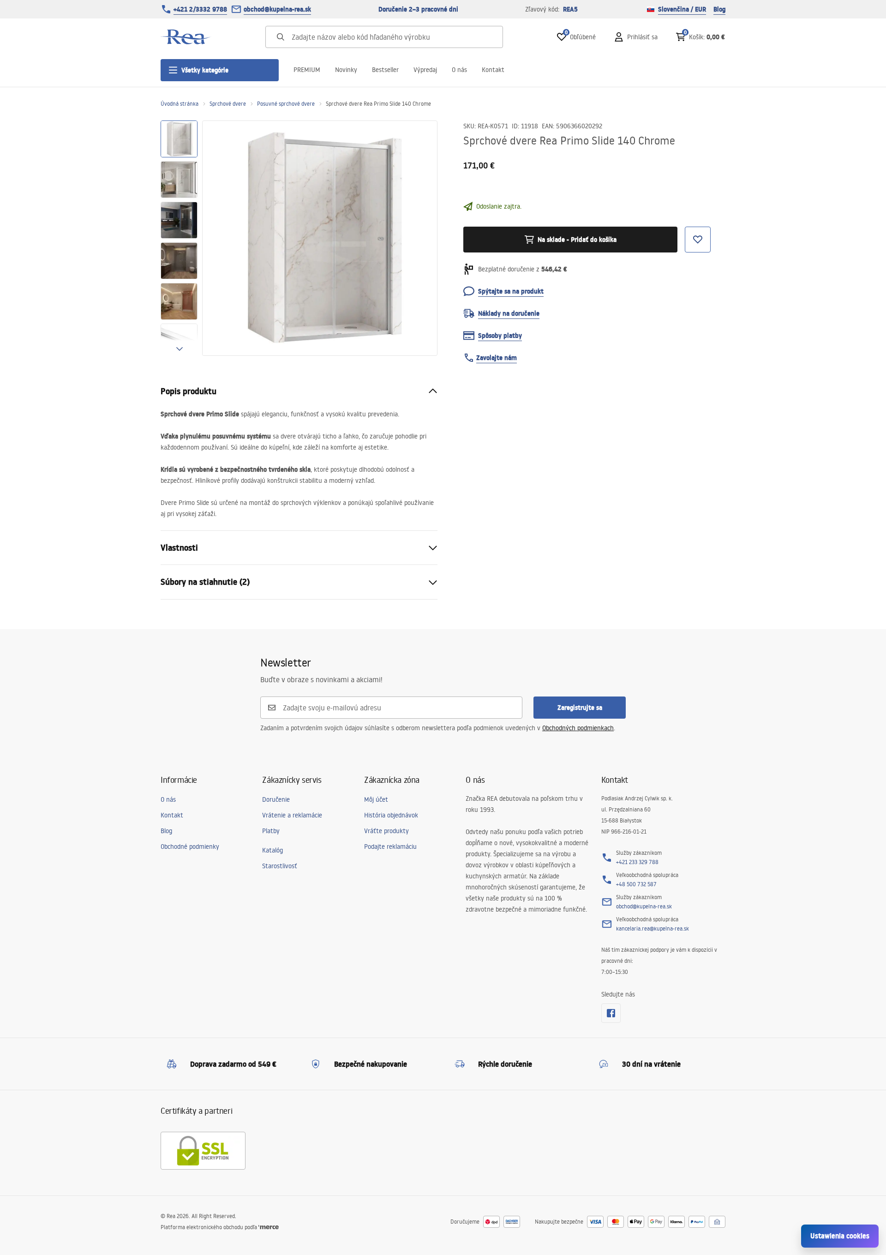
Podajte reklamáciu (390, 846)
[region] (179, 238)
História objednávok (391, 815)
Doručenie (276, 799)
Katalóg (272, 850)
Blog (719, 9)
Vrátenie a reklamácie (292, 815)
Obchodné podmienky (190, 846)
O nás (459, 70)
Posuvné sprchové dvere (286, 103)
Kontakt (493, 70)
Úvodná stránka (179, 103)
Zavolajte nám (496, 357)
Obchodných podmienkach (578, 728)
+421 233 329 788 (637, 862)
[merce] (268, 1227)
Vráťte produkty (386, 831)
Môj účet (376, 799)
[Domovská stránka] (186, 37)
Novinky (346, 70)
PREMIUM (306, 70)
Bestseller (385, 70)
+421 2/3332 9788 (200, 9)
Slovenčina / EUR (682, 9)
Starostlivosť (279, 866)
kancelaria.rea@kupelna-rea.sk (652, 928)
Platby (271, 831)
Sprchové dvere (228, 103)
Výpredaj (425, 70)
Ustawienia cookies (839, 1236)
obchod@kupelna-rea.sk (277, 9)
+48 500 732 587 (636, 884)
